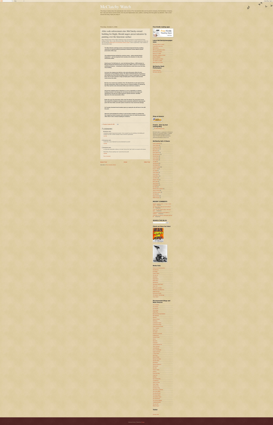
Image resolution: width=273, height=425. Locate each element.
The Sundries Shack (157, 396)
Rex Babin (155, 186)
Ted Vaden (155, 194)
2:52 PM (105, 136)
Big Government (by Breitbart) (159, 313)
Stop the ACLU (156, 386)
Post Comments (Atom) (111, 164)
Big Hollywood (156, 315)
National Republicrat (157, 364)
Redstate (155, 377)
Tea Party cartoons (157, 192)
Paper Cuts (155, 286)
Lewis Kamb (155, 174)
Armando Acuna (156, 147)
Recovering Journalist (157, 287)
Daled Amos (155, 330)
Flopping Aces (156, 335)
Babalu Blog (155, 311)
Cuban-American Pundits (158, 326)
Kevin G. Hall (155, 168)
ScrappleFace (156, 380)
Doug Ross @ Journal (157, 333)
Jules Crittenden (156, 346)
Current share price (157, 70)
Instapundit (155, 342)
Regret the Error (156, 291)
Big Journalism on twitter (158, 58)
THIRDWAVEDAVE (157, 402)
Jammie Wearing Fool (157, 344)
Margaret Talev (156, 179)
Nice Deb (155, 367)
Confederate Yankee (157, 322)
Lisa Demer (155, 177)
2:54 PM (105, 143)
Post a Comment (107, 156)
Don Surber (155, 331)
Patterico (155, 371)
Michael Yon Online (157, 358)
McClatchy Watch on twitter (158, 44)
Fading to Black (156, 273)
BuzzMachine (155, 269)
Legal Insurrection (156, 351)
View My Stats (156, 414)
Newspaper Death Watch (158, 284)
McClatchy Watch (115, 6)
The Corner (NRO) (156, 391)
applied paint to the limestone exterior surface (119, 42)
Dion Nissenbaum (156, 154)
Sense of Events (156, 382)
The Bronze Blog (156, 387)
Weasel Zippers (156, 405)
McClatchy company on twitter (159, 55)
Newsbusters (155, 282)
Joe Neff (154, 161)
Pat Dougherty (156, 185)
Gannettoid (155, 277)
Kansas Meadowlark (157, 349)
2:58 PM (105, 153)
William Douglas (156, 197)
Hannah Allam (156, 156)
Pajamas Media (156, 369)
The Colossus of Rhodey (158, 389)
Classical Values (156, 319)
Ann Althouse (155, 308)
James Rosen (156, 158)
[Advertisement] (163, 84)
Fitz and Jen (155, 275)
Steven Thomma (156, 190)
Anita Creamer (156, 145)
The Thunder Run (156, 398)
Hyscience (155, 340)
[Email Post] (118, 124)
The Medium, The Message (158, 295)
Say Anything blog (156, 378)
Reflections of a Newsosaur (158, 289)
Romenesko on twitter (157, 51)
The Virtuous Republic (157, 400)
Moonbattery (155, 362)
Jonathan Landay (156, 167)
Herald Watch (155, 278)
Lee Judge (155, 170)
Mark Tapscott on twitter (158, 62)
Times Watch (155, 296)
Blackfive (155, 317)
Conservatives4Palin (157, 324)
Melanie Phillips (156, 357)
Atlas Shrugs (155, 310)
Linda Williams (156, 176)
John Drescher (156, 163)
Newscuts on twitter (157, 53)
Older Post (147, 162)
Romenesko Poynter (157, 293)
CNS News (155, 321)
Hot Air (154, 339)
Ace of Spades (156, 304)
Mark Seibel (155, 181)
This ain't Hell (155, 404)
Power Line (155, 375)
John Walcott (155, 165)
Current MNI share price (158, 46)
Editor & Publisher (156, 57)
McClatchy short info (157, 72)
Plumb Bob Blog (156, 373)
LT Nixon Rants (156, 353)
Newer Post (103, 162)
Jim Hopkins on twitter (157, 60)
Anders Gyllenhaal (156, 143)
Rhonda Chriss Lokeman (158, 188)
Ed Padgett (155, 271)
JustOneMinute (156, 348)
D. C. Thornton (156, 328)
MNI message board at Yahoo (159, 49)
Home (125, 162)
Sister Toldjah (155, 384)
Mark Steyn (155, 355)
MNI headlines (156, 48)
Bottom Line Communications (159, 268)
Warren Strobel (156, 195)
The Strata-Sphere (156, 395)
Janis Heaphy (155, 159)
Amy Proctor (155, 306)
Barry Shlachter (156, 148)
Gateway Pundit (156, 337)
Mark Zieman (155, 183)
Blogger (142, 422)
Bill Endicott (155, 150)
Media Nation (155, 280)
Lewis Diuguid (156, 172)
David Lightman (156, 152)
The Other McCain (156, 393)
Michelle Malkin (156, 360)
